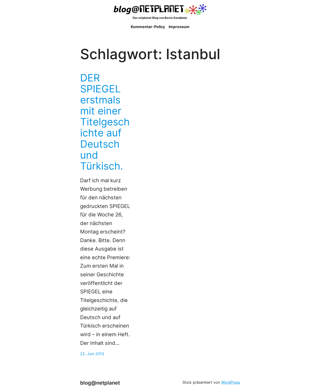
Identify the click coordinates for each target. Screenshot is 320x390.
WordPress (230, 382)
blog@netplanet (100, 383)
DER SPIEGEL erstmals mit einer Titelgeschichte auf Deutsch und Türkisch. (105, 121)
